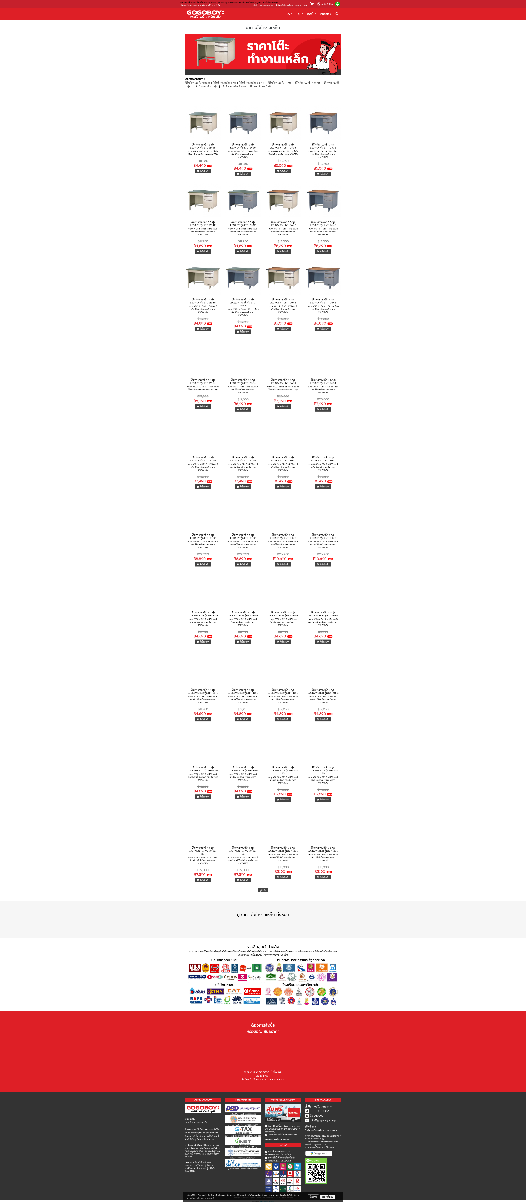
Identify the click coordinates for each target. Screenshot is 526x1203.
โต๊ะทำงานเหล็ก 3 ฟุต (224, 82)
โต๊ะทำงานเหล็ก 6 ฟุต (205, 86)
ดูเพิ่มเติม (263, 890)
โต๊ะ (288, 14)
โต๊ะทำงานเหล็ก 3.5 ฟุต (251, 82)
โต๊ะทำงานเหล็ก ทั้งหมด (197, 82)
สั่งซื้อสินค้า (204, 171)
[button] (337, 13)
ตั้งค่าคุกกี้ (313, 1197)
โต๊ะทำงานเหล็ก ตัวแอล (233, 86)
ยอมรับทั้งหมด (328, 1197)
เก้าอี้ (310, 14)
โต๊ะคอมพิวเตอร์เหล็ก (261, 86)
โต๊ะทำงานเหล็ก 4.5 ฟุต (307, 82)
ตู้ (299, 14)
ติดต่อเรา (325, 14)
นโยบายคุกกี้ (209, 1198)
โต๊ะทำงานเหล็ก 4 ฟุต (279, 82)
